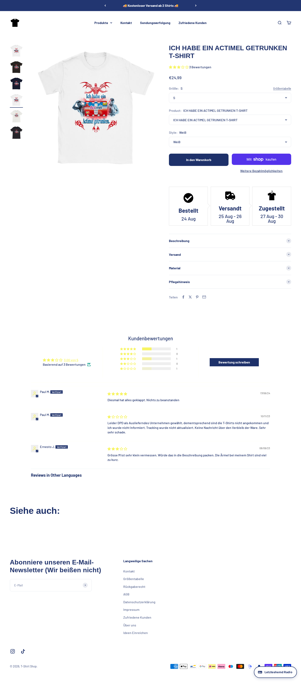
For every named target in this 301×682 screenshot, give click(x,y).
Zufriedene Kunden (193, 23)
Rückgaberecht (134, 586)
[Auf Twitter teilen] (190, 297)
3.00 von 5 (71, 360)
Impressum (131, 609)
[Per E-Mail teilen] (204, 297)
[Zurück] (105, 5)
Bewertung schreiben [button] (234, 362)
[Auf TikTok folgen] (23, 651)
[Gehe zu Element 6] (16, 133)
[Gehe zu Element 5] (16, 117)
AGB (126, 594)
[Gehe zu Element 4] (16, 100)
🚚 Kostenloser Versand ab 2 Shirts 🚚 (150, 5)
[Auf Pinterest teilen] (197, 297)
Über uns (129, 625)
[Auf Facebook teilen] (183, 297)
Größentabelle (133, 579)
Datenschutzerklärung (139, 602)
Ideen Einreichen (135, 633)
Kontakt (126, 23)
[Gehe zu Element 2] (16, 68)
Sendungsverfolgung (155, 23)
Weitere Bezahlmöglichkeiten (261, 171)
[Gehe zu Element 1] (16, 51)
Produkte (101, 23)
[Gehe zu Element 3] (16, 84)
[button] (179, 67)
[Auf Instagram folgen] (12, 651)
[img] (117, 394)
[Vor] (196, 5)
